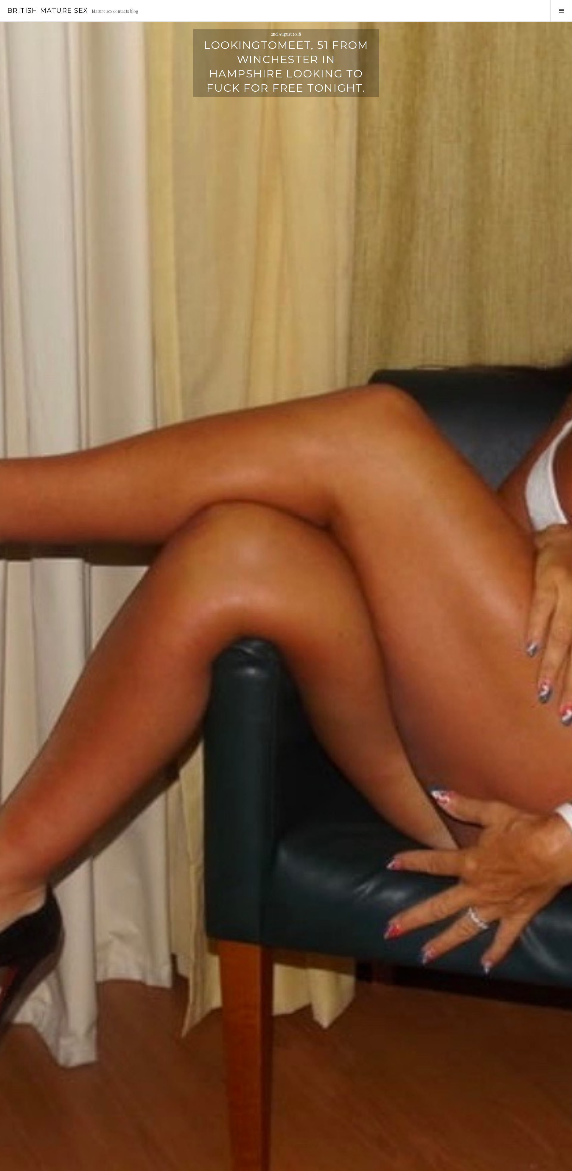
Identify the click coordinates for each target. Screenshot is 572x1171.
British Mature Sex (47, 11)
